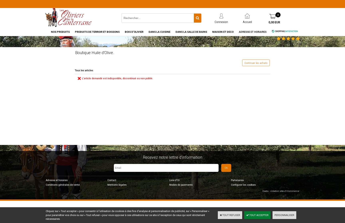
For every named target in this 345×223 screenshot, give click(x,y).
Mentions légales (117, 184)
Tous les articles (84, 70)
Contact (111, 180)
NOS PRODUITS (60, 31)
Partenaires (237, 180)
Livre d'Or (174, 180)
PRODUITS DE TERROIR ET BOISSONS (97, 31)
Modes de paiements (181, 184)
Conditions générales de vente (63, 184)
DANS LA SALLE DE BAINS (191, 31)
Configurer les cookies (243, 184)
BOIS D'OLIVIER (134, 31)
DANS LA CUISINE (159, 31)
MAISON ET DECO (223, 31)
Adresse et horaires (253, 31)
